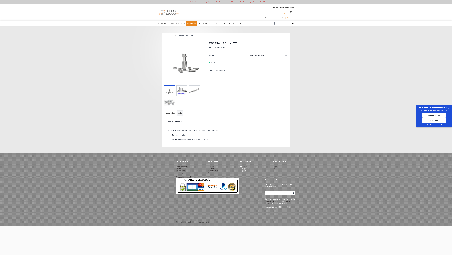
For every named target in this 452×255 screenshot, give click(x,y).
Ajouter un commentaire (219, 70)
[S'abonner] (293, 193)
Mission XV (191, 23)
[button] (284, 12)
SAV (274, 168)
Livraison (275, 166)
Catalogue (162, 23)
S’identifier (211, 166)
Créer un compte (434, 115)
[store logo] (169, 12)
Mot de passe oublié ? (434, 125)
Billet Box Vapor (219, 23)
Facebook (245, 166)
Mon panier (211, 168)
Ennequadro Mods (177, 23)
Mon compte (268, 17)
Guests (243, 23)
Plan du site (211, 173)
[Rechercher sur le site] (293, 24)
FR (291, 12)
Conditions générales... (182, 173)
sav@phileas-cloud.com (247, 171)
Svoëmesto (233, 23)
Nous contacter (180, 175)
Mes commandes (279, 18)
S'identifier (434, 120)
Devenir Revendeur (181, 166)
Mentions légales (180, 171)
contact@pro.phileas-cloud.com (249, 169)
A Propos (178, 168)
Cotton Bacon (204, 23)
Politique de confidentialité (183, 177)
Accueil (165, 36)
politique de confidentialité (272, 201)
